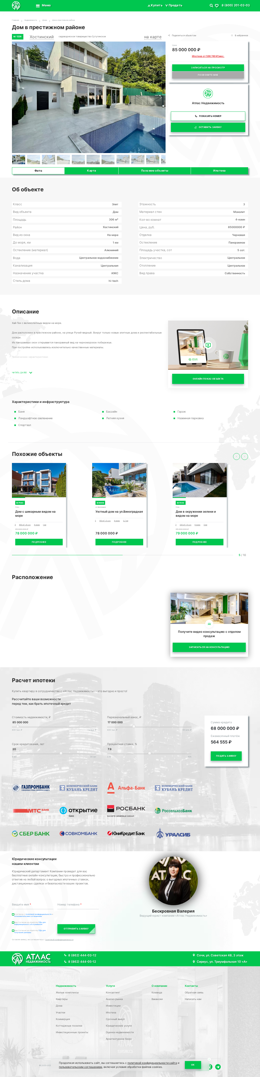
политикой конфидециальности (39, 914)
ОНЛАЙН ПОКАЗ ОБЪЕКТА (208, 379)
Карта (91, 170)
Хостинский (42, 36)
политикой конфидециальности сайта (152, 1063)
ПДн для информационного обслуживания (30, 923)
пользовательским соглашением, (81, 1067)
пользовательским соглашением (28, 916)
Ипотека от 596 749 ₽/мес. (208, 56)
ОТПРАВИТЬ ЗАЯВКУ (76, 928)
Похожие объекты (154, 170)
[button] (160, 97)
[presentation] (236, 456)
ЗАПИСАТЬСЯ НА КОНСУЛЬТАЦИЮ (209, 647)
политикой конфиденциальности (59, 939)
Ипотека (219, 170)
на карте (152, 36)
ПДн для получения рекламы (30, 932)
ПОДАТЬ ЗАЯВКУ (226, 756)
